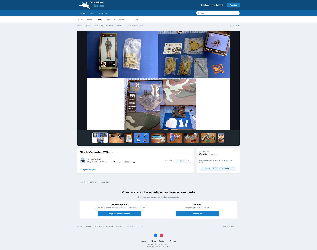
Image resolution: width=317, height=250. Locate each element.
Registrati (233, 5)
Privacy (154, 241)
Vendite (203, 154)
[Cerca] (237, 13)
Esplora (82, 13)
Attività (92, 13)
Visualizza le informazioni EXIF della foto (218, 169)
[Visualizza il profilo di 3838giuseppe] (82, 160)
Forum (89, 19)
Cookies (173, 241)
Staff (108, 19)
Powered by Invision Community (158, 246)
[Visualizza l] (100, 138)
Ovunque (228, 13)
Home (80, 19)
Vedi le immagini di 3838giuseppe (123, 162)
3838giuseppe (95, 159)
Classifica (103, 13)
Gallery (99, 19)
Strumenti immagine (226, 125)
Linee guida (133, 19)
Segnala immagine (89, 170)
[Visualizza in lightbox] (158, 80)
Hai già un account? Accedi (212, 5)
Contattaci (163, 241)
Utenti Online (119, 19)
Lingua (144, 241)
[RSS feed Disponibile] (237, 226)
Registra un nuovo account (119, 214)
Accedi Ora (197, 214)
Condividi (168, 161)
